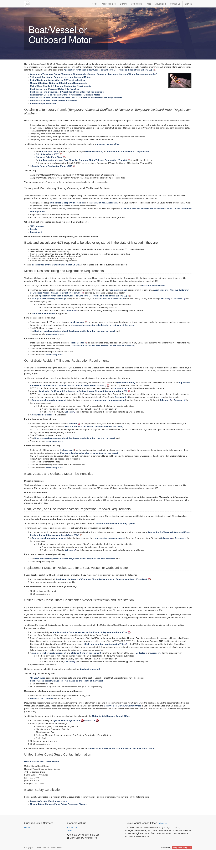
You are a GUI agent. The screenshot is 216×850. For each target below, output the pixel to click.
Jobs (69, 830)
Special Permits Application (67, 720)
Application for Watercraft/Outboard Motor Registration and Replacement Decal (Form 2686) (102, 579)
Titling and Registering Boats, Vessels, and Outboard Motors (60, 77)
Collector (164, 298)
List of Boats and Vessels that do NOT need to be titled (58, 80)
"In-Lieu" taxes (37, 678)
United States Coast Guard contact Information (53, 100)
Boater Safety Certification (43, 103)
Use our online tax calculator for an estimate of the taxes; (94, 426)
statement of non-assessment (103, 203)
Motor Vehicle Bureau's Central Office (122, 706)
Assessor (178, 298)
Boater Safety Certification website (47, 801)
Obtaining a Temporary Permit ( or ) (93, 74)
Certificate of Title (49, 151)
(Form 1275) (90, 720)
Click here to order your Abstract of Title (104, 644)
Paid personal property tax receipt (49, 298)
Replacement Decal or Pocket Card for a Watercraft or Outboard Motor (65, 95)
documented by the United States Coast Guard (55, 265)
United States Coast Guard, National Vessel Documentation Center (121, 748)
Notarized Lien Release (43, 313)
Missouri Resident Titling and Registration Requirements (58, 83)
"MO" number (37, 226)
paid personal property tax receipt (67, 203)
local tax (73, 423)
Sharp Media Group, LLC (182, 847)
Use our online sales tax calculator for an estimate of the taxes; (103, 325)
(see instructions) (94, 151)
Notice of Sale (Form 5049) (49, 157)
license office (119, 388)
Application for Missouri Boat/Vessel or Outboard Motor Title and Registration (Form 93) (108, 70)
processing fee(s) (54, 334)
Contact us (72, 827)
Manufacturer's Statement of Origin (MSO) (128, 151)
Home (27, 827)
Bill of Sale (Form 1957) (47, 154)
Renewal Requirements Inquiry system (115, 523)
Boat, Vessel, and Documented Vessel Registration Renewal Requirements (67, 92)
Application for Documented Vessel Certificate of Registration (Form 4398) (90, 632)
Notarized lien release (43, 415)
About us (163, 823)
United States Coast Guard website (41, 761)
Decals (33, 229)
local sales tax (77, 322)
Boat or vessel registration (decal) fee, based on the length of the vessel (66, 681)
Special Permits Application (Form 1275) (52, 166)
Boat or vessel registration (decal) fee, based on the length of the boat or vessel (74, 331)
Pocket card (36, 232)
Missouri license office (108, 144)
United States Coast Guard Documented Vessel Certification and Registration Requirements (76, 98)
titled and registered (89, 669)
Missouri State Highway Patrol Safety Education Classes (58, 804)
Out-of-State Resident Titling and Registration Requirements (60, 86)
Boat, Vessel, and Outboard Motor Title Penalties (54, 89)
